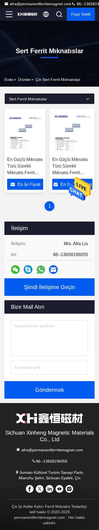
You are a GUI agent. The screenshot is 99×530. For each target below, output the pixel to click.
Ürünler (24, 79)
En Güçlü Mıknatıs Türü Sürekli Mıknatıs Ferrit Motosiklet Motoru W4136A (25, 172)
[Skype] (28, 269)
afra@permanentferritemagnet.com (40, 4)
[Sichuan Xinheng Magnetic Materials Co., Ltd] (27, 14)
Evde (8, 79)
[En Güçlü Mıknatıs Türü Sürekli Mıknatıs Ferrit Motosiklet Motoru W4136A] (25, 132)
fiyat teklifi (80, 14)
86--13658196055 (51, 461)
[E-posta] (53, 269)
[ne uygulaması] (40, 269)
